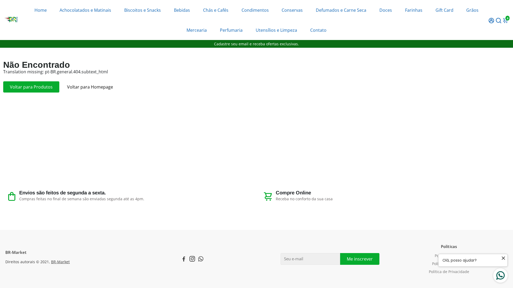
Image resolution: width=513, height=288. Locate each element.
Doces (385, 10)
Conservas (292, 10)
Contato (318, 30)
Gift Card (444, 10)
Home (40, 10)
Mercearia (196, 30)
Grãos (472, 10)
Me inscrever (360, 259)
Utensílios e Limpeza (276, 30)
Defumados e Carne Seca (341, 10)
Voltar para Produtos (31, 87)
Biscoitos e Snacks (142, 10)
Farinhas (413, 10)
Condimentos (255, 10)
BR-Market (60, 261)
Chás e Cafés (215, 10)
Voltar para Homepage (90, 87)
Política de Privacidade (449, 271)
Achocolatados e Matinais (85, 10)
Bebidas (182, 10)
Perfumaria (231, 30)
